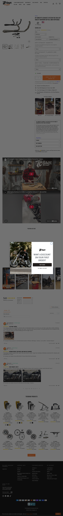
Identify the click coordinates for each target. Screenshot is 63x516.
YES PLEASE (42, 264)
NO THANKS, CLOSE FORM (42, 268)
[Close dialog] (51, 243)
